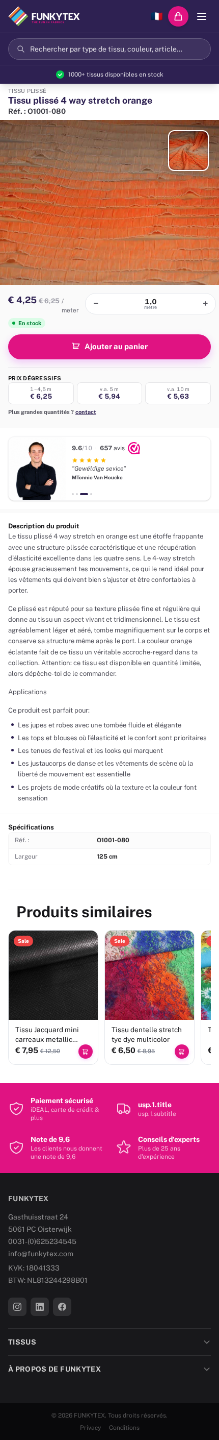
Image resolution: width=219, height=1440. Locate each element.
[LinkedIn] (40, 1307)
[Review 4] (91, 494)
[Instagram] (17, 1307)
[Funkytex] (44, 16)
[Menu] (201, 16)
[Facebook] (62, 1307)
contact (85, 412)
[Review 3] (84, 494)
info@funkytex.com (40, 1254)
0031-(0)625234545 (42, 1241)
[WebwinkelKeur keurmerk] (134, 448)
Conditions (124, 1427)
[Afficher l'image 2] (188, 150)
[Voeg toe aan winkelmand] (85, 1051)
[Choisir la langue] (157, 16)
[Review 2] (77, 494)
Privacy (90, 1427)
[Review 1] (73, 494)
